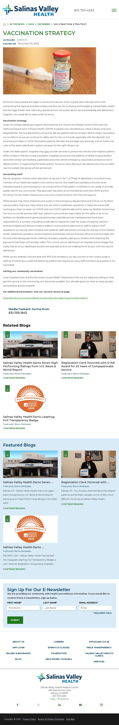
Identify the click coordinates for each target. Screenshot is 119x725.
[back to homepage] (4, 24)
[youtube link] (80, 705)
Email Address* (88, 602)
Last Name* (50, 602)
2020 (31, 24)
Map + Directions (59, 699)
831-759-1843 (18, 312)
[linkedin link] (59, 705)
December (44, 24)
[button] (114, 10)
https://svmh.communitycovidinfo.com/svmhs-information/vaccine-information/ (45, 298)
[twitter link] (38, 705)
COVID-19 (22, 40)
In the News (17, 24)
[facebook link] (17, 705)
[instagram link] (101, 705)
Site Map (70, 719)
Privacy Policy (29, 719)
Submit (15, 620)
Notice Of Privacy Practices (51, 719)
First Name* (14, 602)
